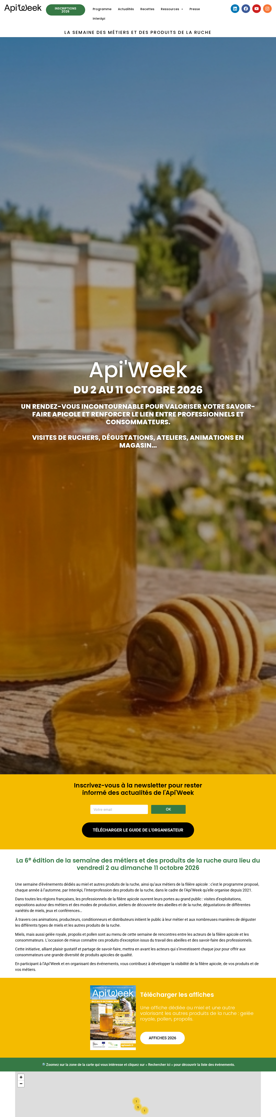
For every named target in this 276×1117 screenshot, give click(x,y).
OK (168, 809)
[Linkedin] (235, 8)
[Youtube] (256, 8)
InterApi (99, 18)
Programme (102, 9)
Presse (195, 9)
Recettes (147, 9)
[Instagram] (267, 8)
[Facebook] (246, 8)
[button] (172, 9)
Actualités (126, 9)
